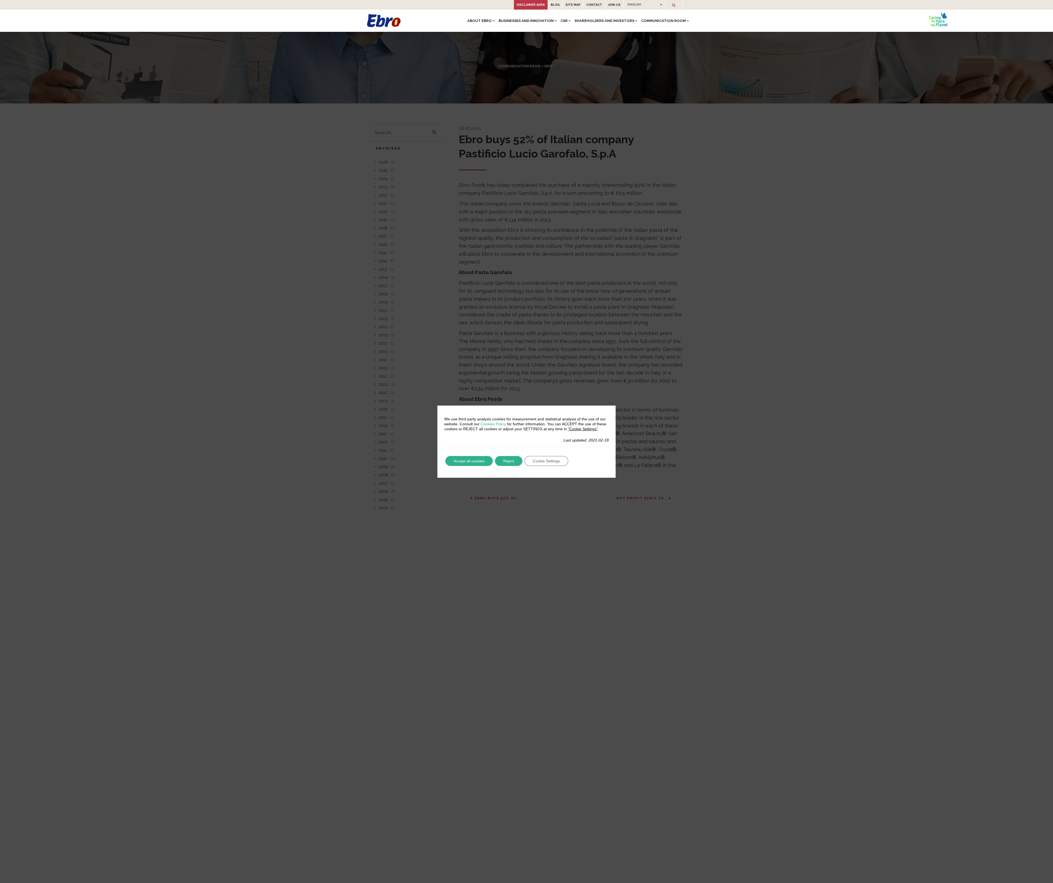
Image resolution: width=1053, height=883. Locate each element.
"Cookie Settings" (583, 429)
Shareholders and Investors (604, 21)
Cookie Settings (546, 461)
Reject (508, 461)
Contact (594, 5)
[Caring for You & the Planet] (938, 19)
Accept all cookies (469, 461)
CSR (564, 21)
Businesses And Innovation (526, 21)
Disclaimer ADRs (531, 5)
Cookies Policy (493, 424)
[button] (644, 4)
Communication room (663, 21)
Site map (573, 5)
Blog (555, 5)
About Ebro (479, 21)
